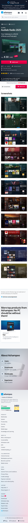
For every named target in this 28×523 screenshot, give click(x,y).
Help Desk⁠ (3, 487)
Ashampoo (4, 511)
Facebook (13, 521)
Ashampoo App (5, 501)
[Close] (26, 1)
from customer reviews (17, 73)
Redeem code (4, 503)
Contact (3, 447)
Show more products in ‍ (16, 83)
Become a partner (5, 461)
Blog (6, 521)
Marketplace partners (6, 458)
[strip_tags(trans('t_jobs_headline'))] (16, 408)
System (3, 419)
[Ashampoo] (7, 394)
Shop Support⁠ (4, 490)
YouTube (22, 521)
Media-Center (4, 463)
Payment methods (6, 479)
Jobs (2, 445)
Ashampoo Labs (5, 442)
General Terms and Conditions (9, 471)
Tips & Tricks (4, 506)
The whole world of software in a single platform (10, 337)
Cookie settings (5, 476)
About (2, 469)
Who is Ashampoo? (6, 437)
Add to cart (15, 62)
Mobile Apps (4, 429)
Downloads (4, 498)
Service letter (4, 508)
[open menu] (25, 13)
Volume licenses (5, 456)
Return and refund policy (7, 481)
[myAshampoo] (18, 13)
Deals (3, 496)
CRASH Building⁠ (5, 450)
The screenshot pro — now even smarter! (13, 5)
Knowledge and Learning (7, 431)
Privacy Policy (4, 474)
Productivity (4, 421)
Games (3, 426)
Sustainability (4, 440)
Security (3, 424)
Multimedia (4, 417)
